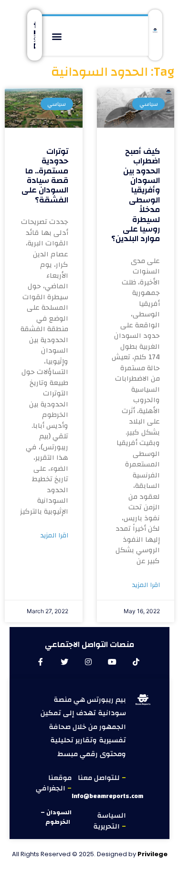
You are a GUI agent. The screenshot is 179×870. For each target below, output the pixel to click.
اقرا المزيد (146, 585)
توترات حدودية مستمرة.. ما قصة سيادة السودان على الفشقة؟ (44, 175)
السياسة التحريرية (109, 821)
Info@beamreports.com (107, 796)
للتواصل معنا (100, 777)
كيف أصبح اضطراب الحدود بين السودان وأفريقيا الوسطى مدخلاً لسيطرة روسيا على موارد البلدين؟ (135, 195)
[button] (57, 36)
